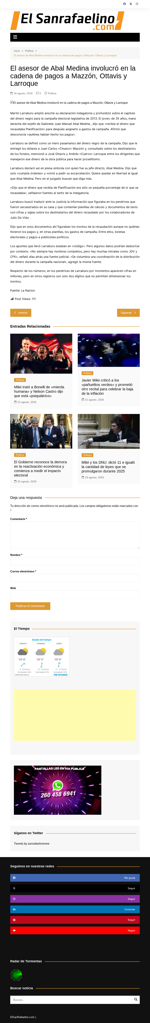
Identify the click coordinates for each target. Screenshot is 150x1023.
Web (13, 588)
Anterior (23, 312)
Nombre (16, 554)
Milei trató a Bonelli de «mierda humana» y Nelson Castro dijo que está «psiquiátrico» (39, 391)
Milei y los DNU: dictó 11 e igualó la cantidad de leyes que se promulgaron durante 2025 (108, 466)
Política (52, 93)
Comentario (18, 518)
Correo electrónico (23, 571)
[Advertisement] (75, 715)
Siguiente (126, 312)
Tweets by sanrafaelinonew (31, 843)
